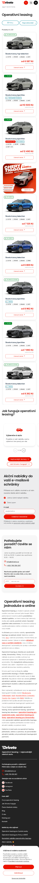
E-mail (6, 507)
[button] (36, 3)
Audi (13, 695)
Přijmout (18, 867)
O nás (4, 814)
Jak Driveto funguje (9, 804)
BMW (22, 698)
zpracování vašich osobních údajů (24, 523)
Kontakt (4, 821)
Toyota (4, 698)
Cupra (13, 698)
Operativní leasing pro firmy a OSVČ (15, 835)
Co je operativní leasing (10, 800)
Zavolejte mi (19, 586)
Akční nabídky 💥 (8, 842)
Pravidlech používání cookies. (18, 861)
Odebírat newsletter (19, 517)
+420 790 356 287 (14, 566)
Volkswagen (6, 695)
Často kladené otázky (9, 807)
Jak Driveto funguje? (18, 464)
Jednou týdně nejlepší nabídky (17, 498)
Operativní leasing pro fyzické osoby (15, 831)
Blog (3, 811)
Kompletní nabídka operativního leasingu (16, 838)
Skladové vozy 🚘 (8, 845)
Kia (9, 698)
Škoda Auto (26, 693)
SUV (7, 638)
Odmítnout (18, 873)
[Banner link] (19, 178)
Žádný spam (11, 503)
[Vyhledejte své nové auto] (26, 2)
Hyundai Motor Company (25, 695)
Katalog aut (6, 818)
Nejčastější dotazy (19, 459)
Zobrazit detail (18, 67)
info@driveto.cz (13, 562)
